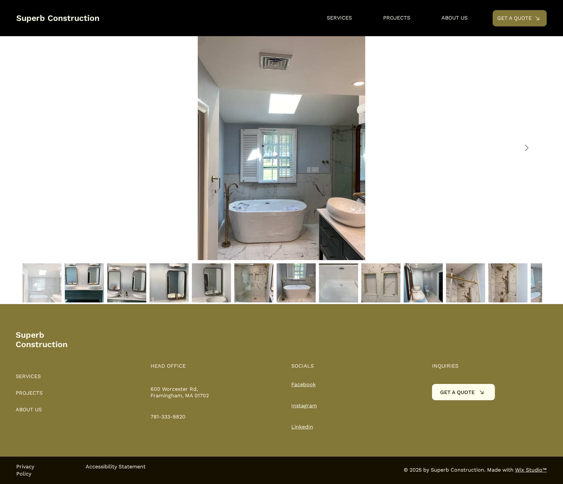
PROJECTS (29, 393)
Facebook (303, 384)
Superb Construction (57, 18)
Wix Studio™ (531, 470)
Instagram (304, 406)
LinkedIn (302, 427)
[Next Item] (526, 148)
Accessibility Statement (116, 466)
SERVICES (28, 376)
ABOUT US (29, 409)
